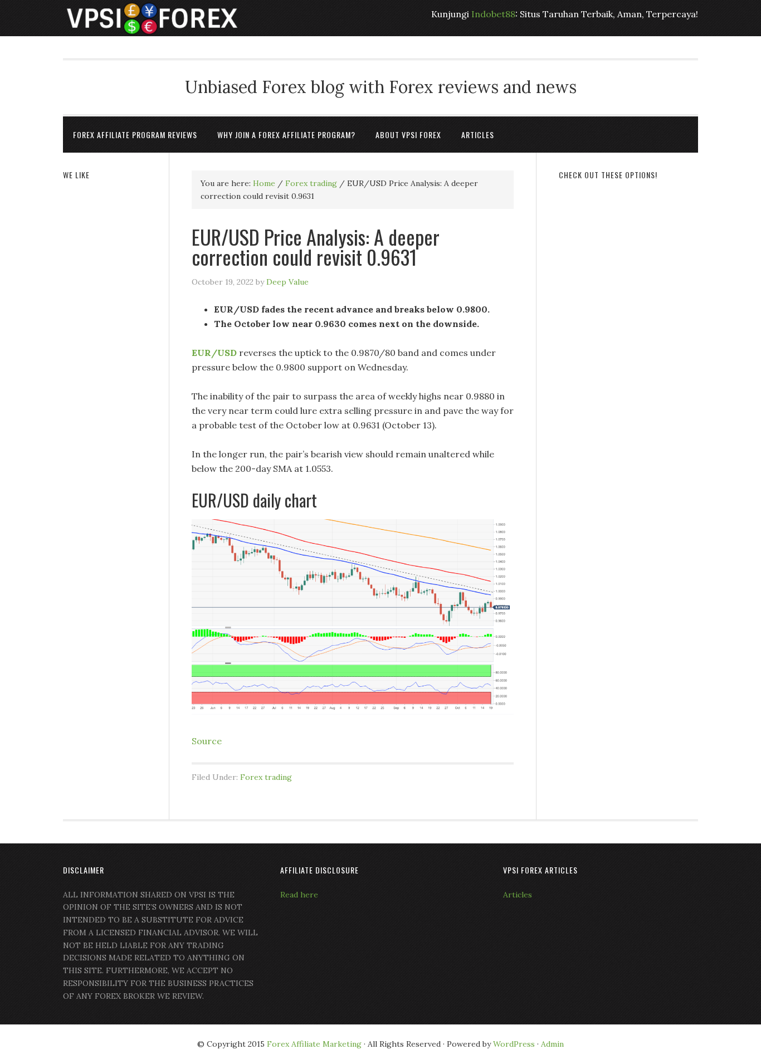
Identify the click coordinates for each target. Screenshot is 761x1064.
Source (207, 740)
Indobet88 (493, 13)
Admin (552, 1044)
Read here (299, 895)
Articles (517, 895)
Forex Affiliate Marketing (314, 1044)
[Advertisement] (628, 360)
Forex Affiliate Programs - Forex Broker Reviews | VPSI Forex (152, 18)
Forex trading (266, 777)
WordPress (514, 1044)
